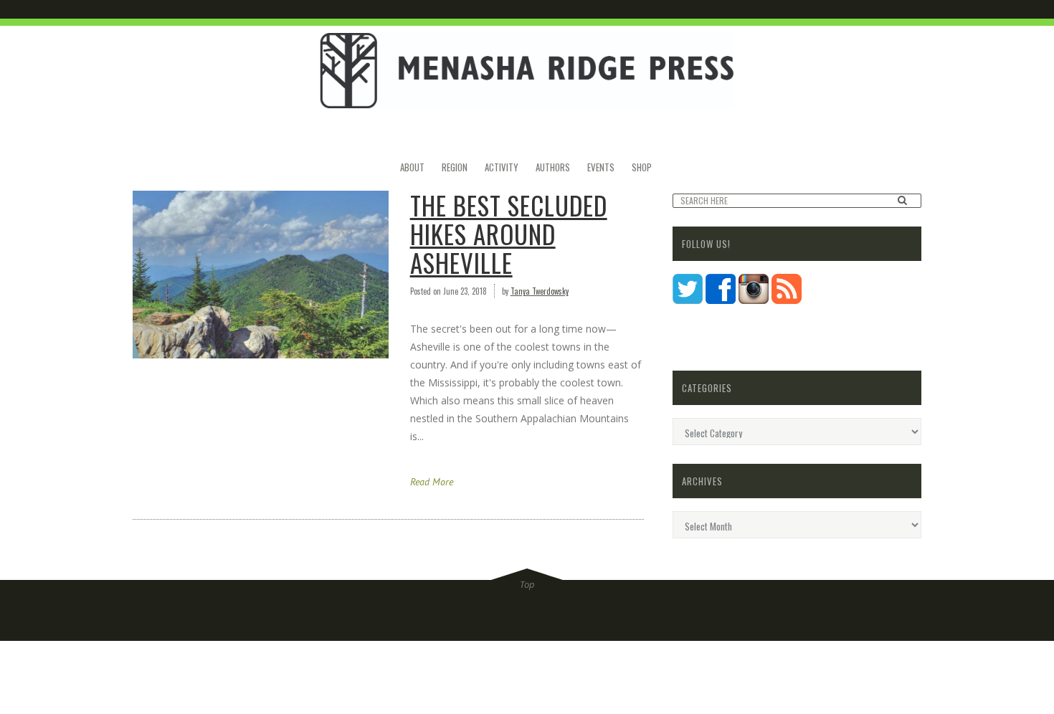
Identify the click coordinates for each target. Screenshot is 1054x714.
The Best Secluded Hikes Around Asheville (508, 233)
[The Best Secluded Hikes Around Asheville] (261, 274)
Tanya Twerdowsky (540, 291)
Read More (431, 481)
